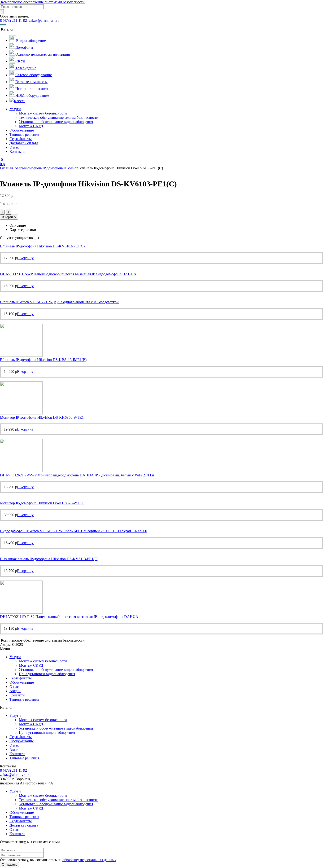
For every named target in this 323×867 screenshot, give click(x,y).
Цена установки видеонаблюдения (47, 674)
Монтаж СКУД (31, 126)
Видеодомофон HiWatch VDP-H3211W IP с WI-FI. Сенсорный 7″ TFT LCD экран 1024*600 (73, 531)
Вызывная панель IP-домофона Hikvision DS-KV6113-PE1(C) (49, 559)
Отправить (9, 864)
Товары (19, 168)
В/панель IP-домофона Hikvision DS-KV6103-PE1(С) (42, 246)
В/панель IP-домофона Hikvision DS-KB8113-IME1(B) (43, 360)
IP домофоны (53, 168)
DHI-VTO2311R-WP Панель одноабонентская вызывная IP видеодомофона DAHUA (68, 274)
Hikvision (71, 168)
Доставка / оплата (23, 143)
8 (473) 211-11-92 (14, 20)
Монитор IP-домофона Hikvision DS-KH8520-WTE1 (42, 503)
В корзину (9, 217)
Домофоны (34, 168)
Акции (15, 691)
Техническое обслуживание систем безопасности (58, 117)
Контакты (17, 152)
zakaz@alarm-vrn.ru (43, 20)
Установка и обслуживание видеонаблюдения (56, 122)
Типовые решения (24, 134)
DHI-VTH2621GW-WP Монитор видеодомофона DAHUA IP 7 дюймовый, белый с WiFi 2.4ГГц (77, 475)
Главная (6, 168)
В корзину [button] (25, 258)
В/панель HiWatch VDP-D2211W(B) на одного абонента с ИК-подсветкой (59, 302)
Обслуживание (21, 130)
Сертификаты (20, 139)
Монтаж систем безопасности (43, 113)
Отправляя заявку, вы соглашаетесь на (58, 860)
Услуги (15, 109)
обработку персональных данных (89, 860)
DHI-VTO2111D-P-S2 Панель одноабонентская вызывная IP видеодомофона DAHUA (69, 617)
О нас (14, 147)
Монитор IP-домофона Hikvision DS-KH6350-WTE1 (42, 417)
